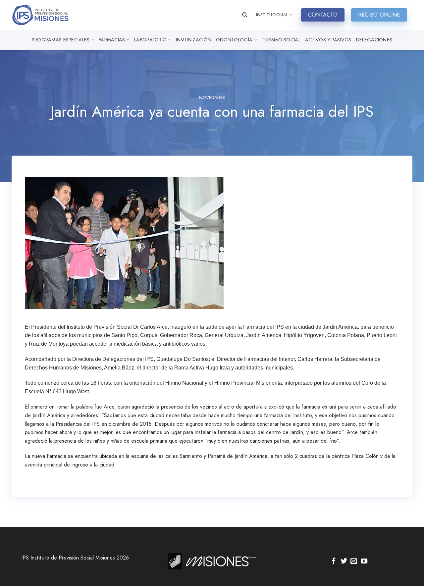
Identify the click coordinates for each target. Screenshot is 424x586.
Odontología (234, 39)
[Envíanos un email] (353, 561)
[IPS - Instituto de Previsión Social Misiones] (45, 15)
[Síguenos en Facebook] (334, 561)
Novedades (212, 97)
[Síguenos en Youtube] (364, 561)
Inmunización (193, 39)
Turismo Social (281, 39)
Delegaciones (374, 39)
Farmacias (112, 39)
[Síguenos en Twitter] (344, 561)
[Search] (244, 15)
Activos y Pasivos (328, 39)
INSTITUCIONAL (272, 15)
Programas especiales (61, 39)
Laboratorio (150, 39)
